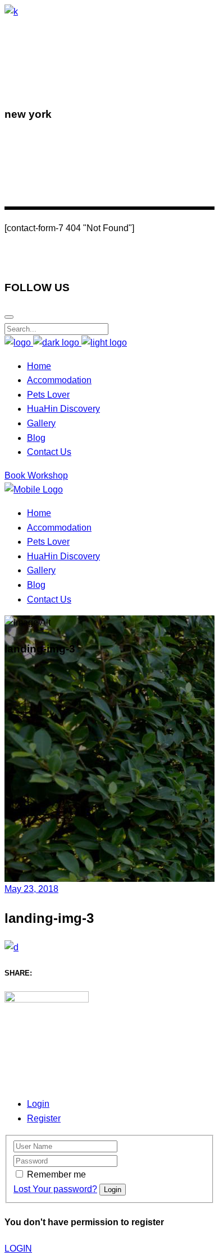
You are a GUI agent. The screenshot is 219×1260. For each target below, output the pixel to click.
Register (44, 1118)
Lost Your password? (55, 1189)
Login (38, 1104)
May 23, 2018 (31, 889)
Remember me (56, 1174)
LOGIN (18, 1248)
